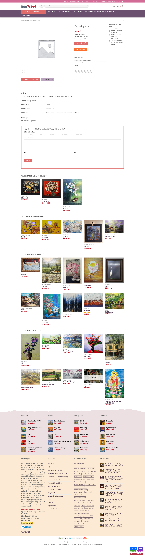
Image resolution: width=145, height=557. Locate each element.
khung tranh (90, 479)
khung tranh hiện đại (80, 487)
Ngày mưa (87, 310)
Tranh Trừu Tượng (100, 11)
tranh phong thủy (79, 516)
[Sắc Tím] (30, 347)
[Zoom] (23, 71)
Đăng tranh (103, 1)
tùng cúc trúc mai (78, 526)
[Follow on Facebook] (119, 1)
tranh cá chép (78, 502)
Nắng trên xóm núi (27, 387)
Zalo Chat (133, 548)
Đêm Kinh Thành (110, 236)
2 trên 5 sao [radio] (36, 134)
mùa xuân (82, 495)
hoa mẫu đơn (77, 473)
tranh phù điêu (89, 516)
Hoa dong (87, 356)
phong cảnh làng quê (80, 497)
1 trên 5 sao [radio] (26, 134)
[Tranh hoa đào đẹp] (72, 374)
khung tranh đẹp (78, 492)
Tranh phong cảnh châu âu (81, 510)
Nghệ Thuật (89, 11)
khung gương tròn (88, 476)
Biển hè (65, 236)
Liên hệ (78, 1)
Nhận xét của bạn (29, 138)
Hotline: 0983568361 (136, 553)
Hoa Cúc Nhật (90, 468)
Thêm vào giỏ (80, 43)
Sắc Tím (23, 363)
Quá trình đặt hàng (54, 486)
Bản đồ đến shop (86, 1)
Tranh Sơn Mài (78, 11)
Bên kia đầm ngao (68, 351)
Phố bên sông (109, 312)
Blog (49, 499)
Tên (25, 152)
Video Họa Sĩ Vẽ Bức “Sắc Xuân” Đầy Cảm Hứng (113, 519)
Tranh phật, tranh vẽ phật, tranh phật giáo (113, 402)
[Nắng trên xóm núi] (30, 377)
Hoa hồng (77, 471)
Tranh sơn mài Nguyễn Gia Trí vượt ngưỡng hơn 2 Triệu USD (114, 500)
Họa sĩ (90, 473)
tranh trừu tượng (88, 518)
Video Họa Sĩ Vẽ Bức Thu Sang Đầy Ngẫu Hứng (113, 514)
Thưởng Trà (87, 285)
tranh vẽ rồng (86, 521)
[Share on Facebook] (75, 71)
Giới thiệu (72, 1)
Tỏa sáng (45, 237)
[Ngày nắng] (114, 347)
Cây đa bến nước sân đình (81, 466)
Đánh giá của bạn (30, 132)
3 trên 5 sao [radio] (46, 134)
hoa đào (85, 473)
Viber (140, 548)
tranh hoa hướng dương (87, 505)
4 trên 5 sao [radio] (58, 134)
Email (76, 152)
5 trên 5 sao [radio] (72, 134)
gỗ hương (83, 468)
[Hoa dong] (93, 343)
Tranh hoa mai (47, 347)
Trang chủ (65, 1)
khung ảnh (88, 492)
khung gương (78, 476)
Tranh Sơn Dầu (51, 11)
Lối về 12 (45, 286)
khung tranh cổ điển (79, 484)
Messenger (140, 551)
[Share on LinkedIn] (87, 71)
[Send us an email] (122, 1)
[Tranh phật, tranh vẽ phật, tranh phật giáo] (114, 383)
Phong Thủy (110, 11)
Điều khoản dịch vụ (54, 467)
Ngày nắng (108, 363)
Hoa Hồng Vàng (85, 471)
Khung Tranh (26, 15)
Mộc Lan (65, 208)
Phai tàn (65, 287)
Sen (85, 386)
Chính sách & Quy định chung (58, 476)
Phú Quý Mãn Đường (79, 500)
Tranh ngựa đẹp (89, 508)
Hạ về (23, 237)
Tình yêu (85, 523)
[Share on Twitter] (78, 71)
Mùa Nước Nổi (67, 315)
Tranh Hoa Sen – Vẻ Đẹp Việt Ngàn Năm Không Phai (114, 464)
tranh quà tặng (78, 518)
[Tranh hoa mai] (51, 339)
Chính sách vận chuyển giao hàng (59, 480)
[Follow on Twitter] (121, 1)
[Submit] (87, 6)
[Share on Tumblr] (90, 71)
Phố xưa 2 (24, 310)
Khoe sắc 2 (45, 201)
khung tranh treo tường (80, 489)
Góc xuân (45, 322)
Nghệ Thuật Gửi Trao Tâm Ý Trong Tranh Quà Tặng (114, 525)
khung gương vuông (79, 479)
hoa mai (93, 471)
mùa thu (76, 495)
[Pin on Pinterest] (84, 71)
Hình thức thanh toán (55, 470)
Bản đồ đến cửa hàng (54, 509)
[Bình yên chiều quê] (51, 375)
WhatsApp (133, 551)
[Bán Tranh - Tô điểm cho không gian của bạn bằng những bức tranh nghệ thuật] (29, 6)
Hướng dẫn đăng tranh (55, 496)
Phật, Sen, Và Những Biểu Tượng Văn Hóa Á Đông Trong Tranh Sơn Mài (113, 486)
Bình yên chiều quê (48, 384)
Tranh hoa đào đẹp (69, 382)
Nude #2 (24, 274)
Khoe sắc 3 (24, 198)
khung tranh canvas (79, 481)
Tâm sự (107, 286)
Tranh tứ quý (77, 521)
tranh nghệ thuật (78, 508)
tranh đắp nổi (77, 523)
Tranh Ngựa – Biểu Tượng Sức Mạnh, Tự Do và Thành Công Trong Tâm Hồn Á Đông (114, 479)
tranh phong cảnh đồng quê (81, 513)
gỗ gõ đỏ (76, 468)
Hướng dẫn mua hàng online (57, 473)
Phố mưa (86, 246)
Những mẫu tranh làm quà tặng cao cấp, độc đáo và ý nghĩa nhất (114, 493)
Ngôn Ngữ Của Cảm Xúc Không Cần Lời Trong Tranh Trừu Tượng (113, 471)
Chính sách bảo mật (54, 489)
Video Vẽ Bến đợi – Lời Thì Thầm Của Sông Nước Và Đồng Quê (114, 507)
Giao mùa (91, 466)
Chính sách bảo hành (55, 483)
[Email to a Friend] (81, 71)
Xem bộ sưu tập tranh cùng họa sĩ (82, 60)
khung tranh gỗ (91, 484)
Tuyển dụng (95, 1)
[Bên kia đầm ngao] (72, 341)
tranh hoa (77, 505)
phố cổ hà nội (90, 500)
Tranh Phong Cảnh (64, 11)
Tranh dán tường (87, 502)
